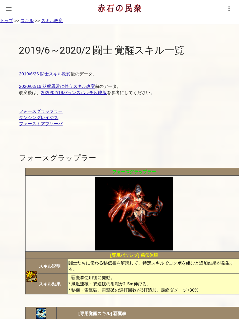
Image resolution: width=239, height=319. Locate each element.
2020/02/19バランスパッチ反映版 (74, 92)
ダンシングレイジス (38, 117)
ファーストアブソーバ (41, 123)
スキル (27, 20)
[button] (8, 8)
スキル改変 (52, 20)
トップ (6, 20)
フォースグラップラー (41, 111)
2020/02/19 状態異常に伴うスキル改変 (57, 86)
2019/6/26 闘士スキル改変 (45, 73)
